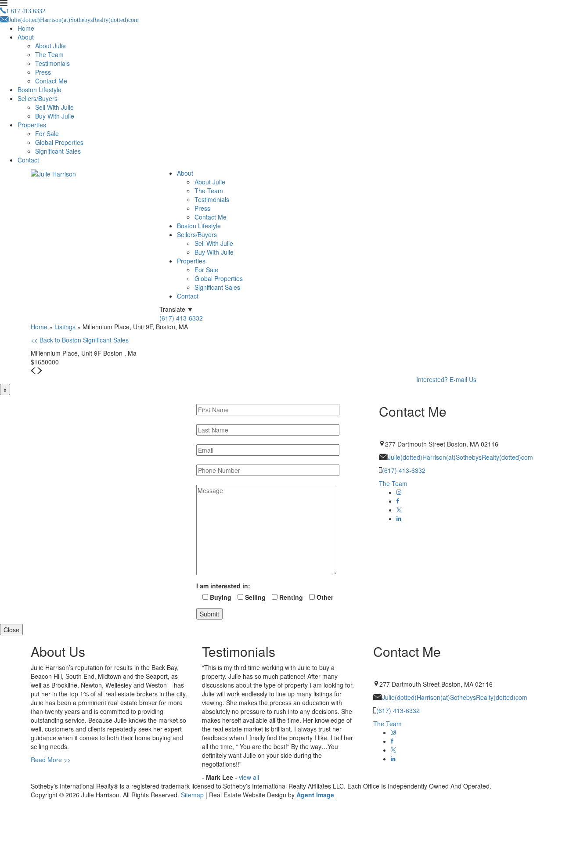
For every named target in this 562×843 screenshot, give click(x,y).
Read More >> (51, 759)
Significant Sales (58, 151)
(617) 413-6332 (181, 317)
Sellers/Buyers (38, 98)
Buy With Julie (54, 116)
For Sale (47, 133)
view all (249, 777)
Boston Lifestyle (39, 89)
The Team (49, 54)
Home (26, 28)
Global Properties (59, 142)
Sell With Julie (54, 107)
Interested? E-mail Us (446, 379)
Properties (32, 124)
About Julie (50, 45)
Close (11, 629)
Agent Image (315, 794)
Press (43, 72)
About (26, 36)
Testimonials (52, 63)
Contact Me (51, 80)
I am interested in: (223, 585)
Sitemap (192, 794)
